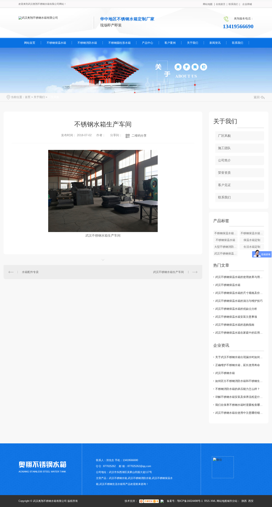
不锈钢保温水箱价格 (226, 233)
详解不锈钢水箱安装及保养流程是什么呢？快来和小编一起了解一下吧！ (239, 396)
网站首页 (29, 42)
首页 (27, 97)
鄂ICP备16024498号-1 (190, 500)
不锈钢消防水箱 (87, 42)
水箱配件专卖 (30, 272)
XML (213, 500)
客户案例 (170, 42)
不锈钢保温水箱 (56, 42)
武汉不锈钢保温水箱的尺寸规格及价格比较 (239, 292)
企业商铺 (247, 4)
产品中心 (147, 42)
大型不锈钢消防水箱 (226, 246)
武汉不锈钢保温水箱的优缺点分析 (236, 308)
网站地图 (207, 4)
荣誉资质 (224, 172)
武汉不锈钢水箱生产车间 (168, 272)
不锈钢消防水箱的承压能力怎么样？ (237, 388)
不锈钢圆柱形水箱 (119, 42)
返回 (257, 97)
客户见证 (224, 185)
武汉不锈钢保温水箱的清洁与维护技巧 (239, 300)
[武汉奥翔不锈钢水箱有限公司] (38, 17)
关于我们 (192, 42)
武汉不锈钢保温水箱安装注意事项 (236, 316)
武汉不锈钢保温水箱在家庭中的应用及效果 (239, 332)
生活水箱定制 (252, 246)
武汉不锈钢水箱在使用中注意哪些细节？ (239, 412)
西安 (250, 500)
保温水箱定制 (252, 240)
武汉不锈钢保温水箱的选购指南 (234, 324)
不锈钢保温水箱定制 (252, 233)
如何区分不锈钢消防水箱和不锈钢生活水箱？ (239, 381)
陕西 (244, 500)
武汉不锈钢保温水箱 (226, 253)
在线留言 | (221, 4)
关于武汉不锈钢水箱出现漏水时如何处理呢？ (239, 357)
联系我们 (237, 42)
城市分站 (232, 500)
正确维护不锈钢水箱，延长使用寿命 (237, 365)
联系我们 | (234, 4)
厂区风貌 (53, 97)
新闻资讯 (215, 42)
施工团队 (224, 148)
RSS (207, 500)
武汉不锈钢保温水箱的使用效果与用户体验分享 (239, 277)
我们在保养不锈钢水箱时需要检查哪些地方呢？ (239, 404)
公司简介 (224, 160)
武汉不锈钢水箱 (225, 373)
